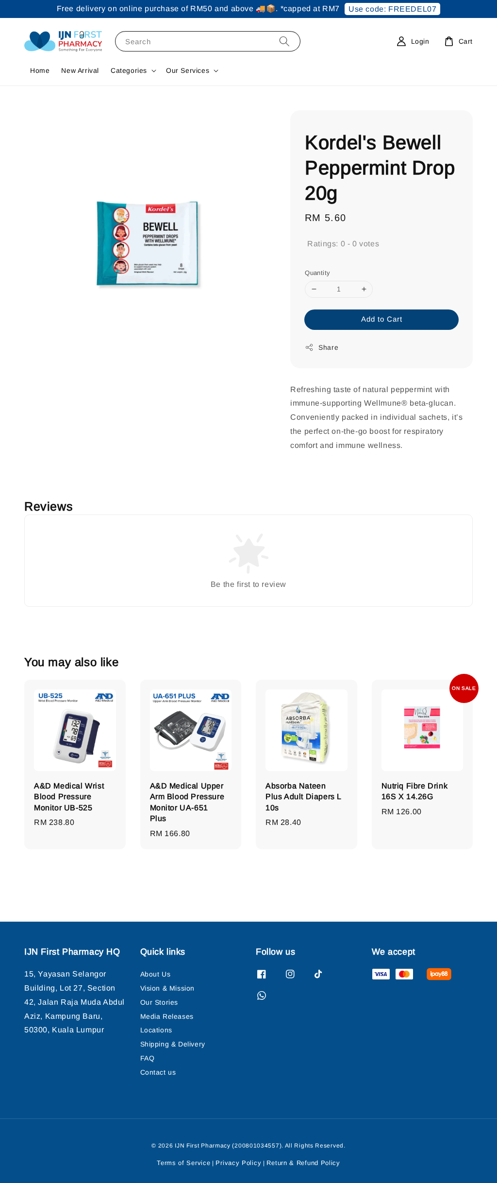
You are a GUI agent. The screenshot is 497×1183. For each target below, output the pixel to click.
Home (40, 70)
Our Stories (159, 1002)
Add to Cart (381, 319)
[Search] (284, 41)
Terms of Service (183, 1162)
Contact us (158, 1072)
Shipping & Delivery (172, 1044)
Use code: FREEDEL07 (392, 9)
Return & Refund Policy (303, 1162)
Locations (156, 1030)
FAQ (147, 1058)
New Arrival (80, 70)
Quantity (317, 272)
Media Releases (167, 1016)
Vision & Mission (167, 988)
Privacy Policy (238, 1162)
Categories (129, 70)
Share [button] (328, 347)
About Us (155, 974)
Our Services (187, 70)
